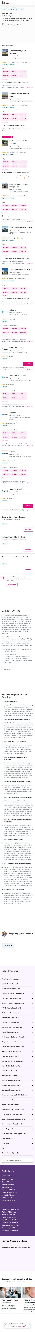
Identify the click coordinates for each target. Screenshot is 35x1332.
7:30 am (14, 470)
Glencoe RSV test (8, 1185)
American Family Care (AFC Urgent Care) (16, 1248)
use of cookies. (21, 1326)
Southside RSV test (8, 1195)
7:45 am (5, 394)
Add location (12, 584)
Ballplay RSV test (7, 1179)
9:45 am (23, 329)
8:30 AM (23, 72)
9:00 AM (23, 76)
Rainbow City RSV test (9, 1192)
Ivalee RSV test (7, 1187)
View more (5, 79)
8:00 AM (5, 72)
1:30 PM (23, 209)
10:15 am (14, 333)
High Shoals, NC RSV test (10, 1220)
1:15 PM (14, 209)
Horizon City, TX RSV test (10, 1209)
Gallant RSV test (7, 1182)
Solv (3, 8)
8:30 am (5, 398)
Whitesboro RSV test (9, 1200)
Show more (30, 87)
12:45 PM (23, 205)
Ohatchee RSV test (8, 1190)
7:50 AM (23, 288)
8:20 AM (5, 247)
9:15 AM (23, 119)
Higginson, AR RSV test (10, 1230)
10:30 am (23, 333)
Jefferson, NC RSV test (10, 1222)
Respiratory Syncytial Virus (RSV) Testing (13, 10)
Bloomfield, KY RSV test (10, 1228)
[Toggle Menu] (30, 3)
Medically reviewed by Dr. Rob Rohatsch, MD (20, 933)
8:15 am (23, 394)
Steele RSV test (7, 1198)
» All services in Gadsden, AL (12, 1160)
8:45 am (14, 398)
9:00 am (23, 398)
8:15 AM (14, 115)
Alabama (20, 8)
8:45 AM (5, 119)
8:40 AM (5, 76)
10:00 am (6, 333)
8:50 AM (14, 76)
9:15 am (5, 329)
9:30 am (14, 329)
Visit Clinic (28, 364)
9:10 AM (23, 252)
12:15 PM (5, 205)
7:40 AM (14, 288)
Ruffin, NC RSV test (8, 1215)
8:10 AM (14, 72)
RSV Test (14, 8)
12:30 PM (14, 205)
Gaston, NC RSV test (9, 1217)
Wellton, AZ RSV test (9, 1212)
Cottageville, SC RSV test (10, 1225)
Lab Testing (8, 8)
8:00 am (14, 394)
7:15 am (5, 470)
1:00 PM (5, 209)
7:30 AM (5, 288)
